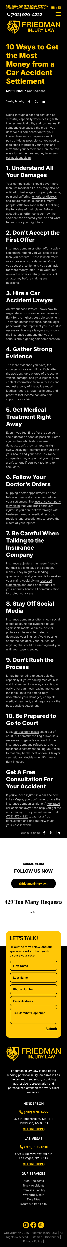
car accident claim (18, 157)
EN (53, 7)
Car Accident (36, 91)
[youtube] (41, 1225)
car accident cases (26, 731)
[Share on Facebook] (29, 101)
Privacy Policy (33, 1241)
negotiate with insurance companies (30, 313)
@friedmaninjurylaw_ (33, 883)
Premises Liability (33, 1190)
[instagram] (26, 1225)
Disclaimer (52, 1237)
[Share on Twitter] (36, 101)
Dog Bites (33, 1199)
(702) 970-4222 (26, 14)
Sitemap (37, 1237)
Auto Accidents (33, 1181)
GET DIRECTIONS (33, 1129)
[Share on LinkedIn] (43, 101)
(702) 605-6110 (36, 1147)
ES (60, 7)
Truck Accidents (33, 1185)
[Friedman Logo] (33, 33)
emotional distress (44, 196)
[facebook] (33, 1225)
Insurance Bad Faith (33, 1204)
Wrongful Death (33, 1194)
